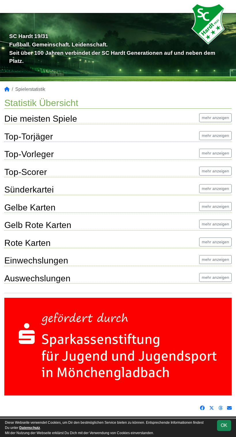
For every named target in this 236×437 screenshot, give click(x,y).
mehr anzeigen (215, 117)
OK (224, 425)
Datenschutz (29, 428)
